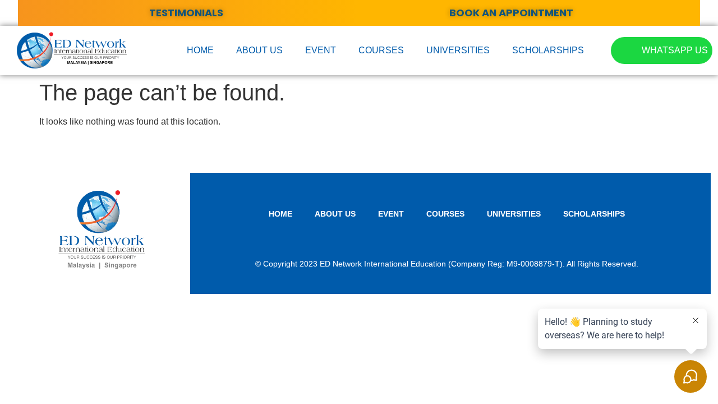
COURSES (381, 50)
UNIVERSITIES (458, 50)
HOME (200, 50)
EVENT (320, 50)
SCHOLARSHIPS (548, 50)
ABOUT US (259, 50)
